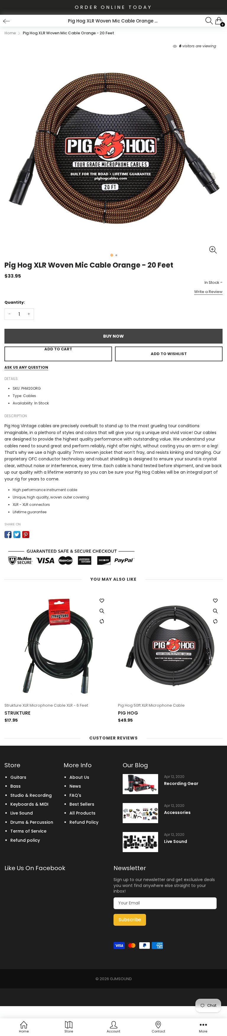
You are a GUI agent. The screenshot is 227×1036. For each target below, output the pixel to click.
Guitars (18, 777)
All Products (82, 813)
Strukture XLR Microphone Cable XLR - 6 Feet (46, 705)
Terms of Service (28, 831)
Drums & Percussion (31, 822)
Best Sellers (81, 804)
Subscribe (130, 920)
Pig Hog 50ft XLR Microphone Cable (151, 705)
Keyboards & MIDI (29, 804)
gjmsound (121, 979)
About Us (79, 777)
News (75, 786)
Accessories (177, 812)
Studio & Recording (31, 795)
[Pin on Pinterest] (25, 534)
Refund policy (25, 840)
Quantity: (14, 302)
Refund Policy (83, 822)
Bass (15, 786)
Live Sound (21, 813)
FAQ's (75, 795)
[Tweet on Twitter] (16, 534)
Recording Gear (181, 783)
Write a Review (208, 291)
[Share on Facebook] (8, 534)
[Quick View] (101, 610)
